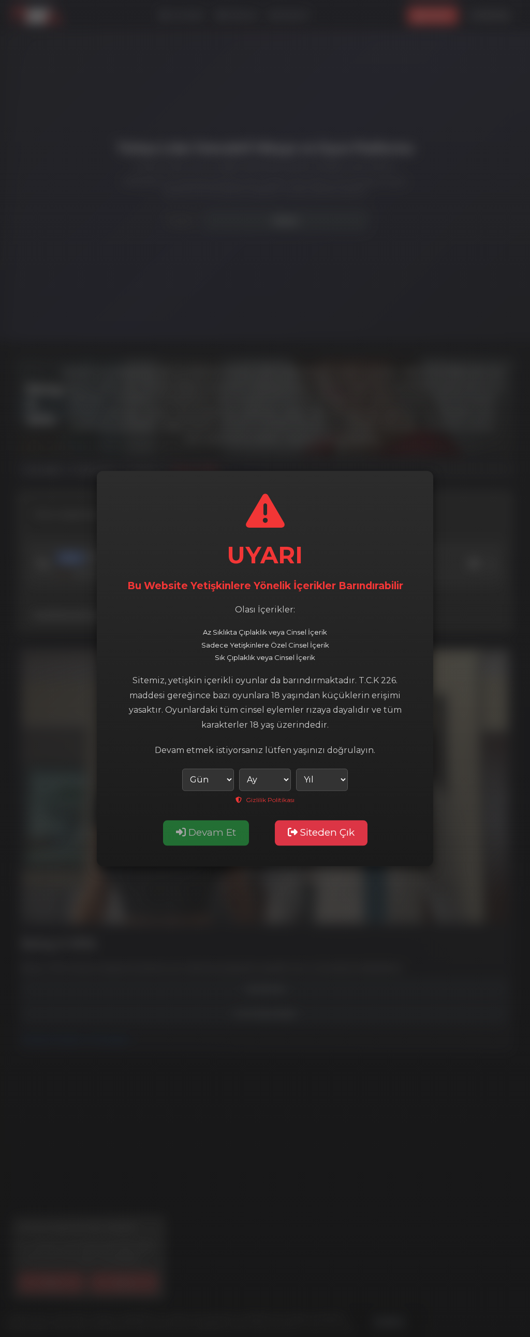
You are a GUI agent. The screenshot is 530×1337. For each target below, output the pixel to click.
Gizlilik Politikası (269, 800)
